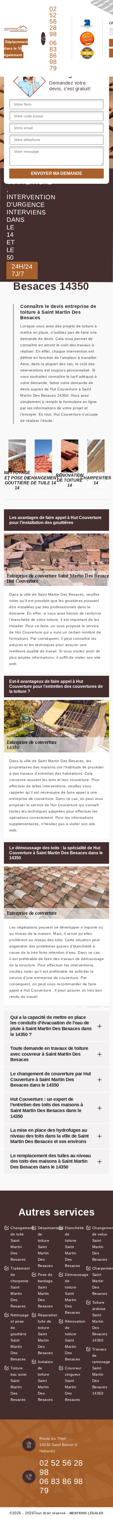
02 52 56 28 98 (52, 21)
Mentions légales (86, 1513)
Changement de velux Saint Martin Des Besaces (100, 1243)
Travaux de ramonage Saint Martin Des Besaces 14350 (100, 1371)
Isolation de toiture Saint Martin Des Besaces (45, 1381)
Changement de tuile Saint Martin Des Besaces (19, 1243)
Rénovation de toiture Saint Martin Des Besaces (73, 1340)
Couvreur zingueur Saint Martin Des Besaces (73, 1384)
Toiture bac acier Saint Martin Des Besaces (19, 1384)
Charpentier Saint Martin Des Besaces (100, 1281)
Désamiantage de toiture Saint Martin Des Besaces (46, 1247)
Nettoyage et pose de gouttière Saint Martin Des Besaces (19, 1337)
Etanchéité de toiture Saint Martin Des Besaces (73, 1247)
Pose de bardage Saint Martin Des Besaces (45, 1290)
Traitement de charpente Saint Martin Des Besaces (19, 1287)
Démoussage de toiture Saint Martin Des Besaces (73, 1293)
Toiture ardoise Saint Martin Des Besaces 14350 (99, 1321)
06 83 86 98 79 (52, 55)
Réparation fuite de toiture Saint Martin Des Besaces (46, 1334)
